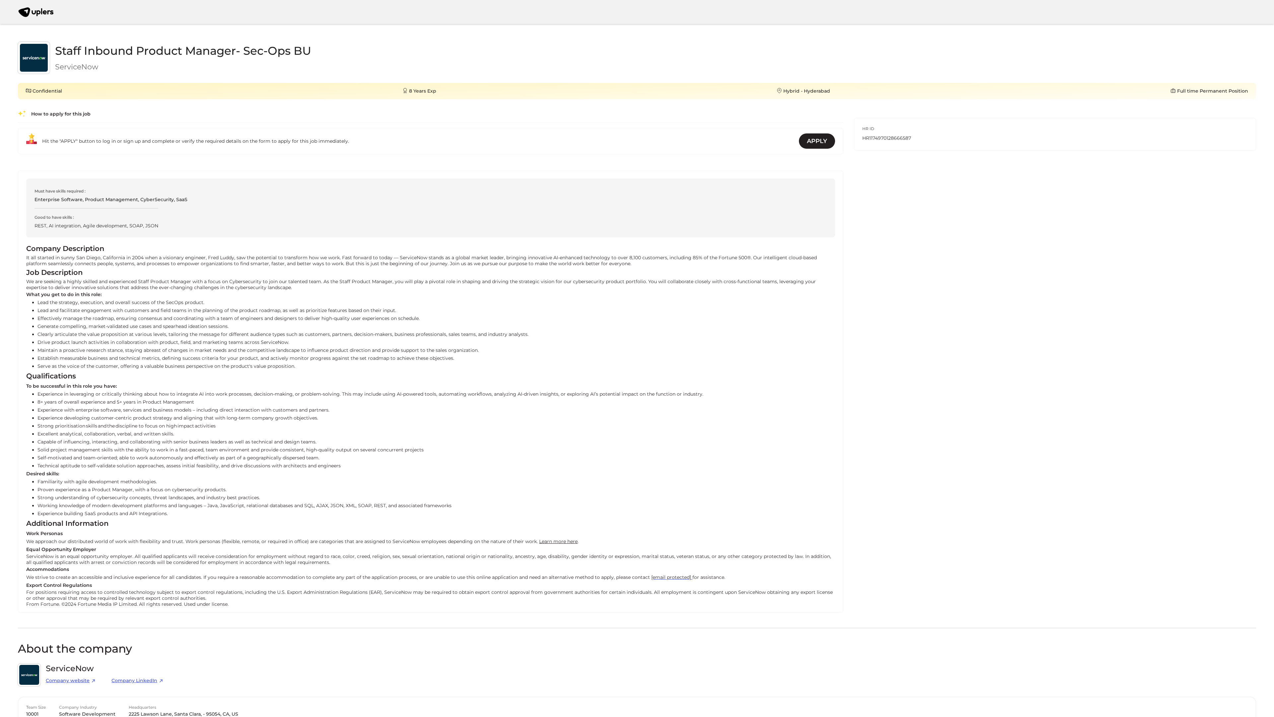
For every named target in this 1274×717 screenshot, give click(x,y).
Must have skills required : (60, 191)
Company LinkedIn (134, 680)
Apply (817, 141)
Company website (68, 680)
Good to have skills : (54, 217)
